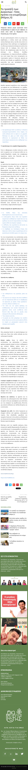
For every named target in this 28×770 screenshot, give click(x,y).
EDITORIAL (7, 5)
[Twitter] (22, 754)
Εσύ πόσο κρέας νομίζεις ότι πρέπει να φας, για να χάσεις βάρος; (18, 520)
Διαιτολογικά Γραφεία (6, 694)
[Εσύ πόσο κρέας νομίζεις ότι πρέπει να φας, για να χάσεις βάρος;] (5, 520)
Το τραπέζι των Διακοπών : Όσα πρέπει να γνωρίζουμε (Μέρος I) (17, 512)
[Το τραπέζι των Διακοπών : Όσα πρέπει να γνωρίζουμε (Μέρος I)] (5, 512)
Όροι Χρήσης (4, 681)
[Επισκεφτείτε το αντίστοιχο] (14, 604)
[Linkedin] (16, 754)
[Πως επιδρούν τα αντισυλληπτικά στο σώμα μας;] (5, 535)
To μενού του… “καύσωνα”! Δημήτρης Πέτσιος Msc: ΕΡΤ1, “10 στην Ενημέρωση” (21, 499)
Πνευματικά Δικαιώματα (7, 684)
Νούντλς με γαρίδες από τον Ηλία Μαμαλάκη (6, 498)
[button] (26, 2)
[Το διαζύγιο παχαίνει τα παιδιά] (5, 543)
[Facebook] (5, 754)
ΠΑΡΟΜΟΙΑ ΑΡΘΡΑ (6, 507)
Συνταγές (3, 699)
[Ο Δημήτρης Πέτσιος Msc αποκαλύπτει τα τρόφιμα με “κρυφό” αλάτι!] (5, 527)
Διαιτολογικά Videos (6, 696)
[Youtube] (14, 760)
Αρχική (2, 5)
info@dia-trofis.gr (17, 742)
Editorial (3, 698)
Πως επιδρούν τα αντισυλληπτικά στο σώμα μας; (17, 535)
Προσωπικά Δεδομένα (6, 683)
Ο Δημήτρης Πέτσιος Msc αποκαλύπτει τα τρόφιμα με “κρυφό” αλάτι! (17, 527)
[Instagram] (10, 754)
